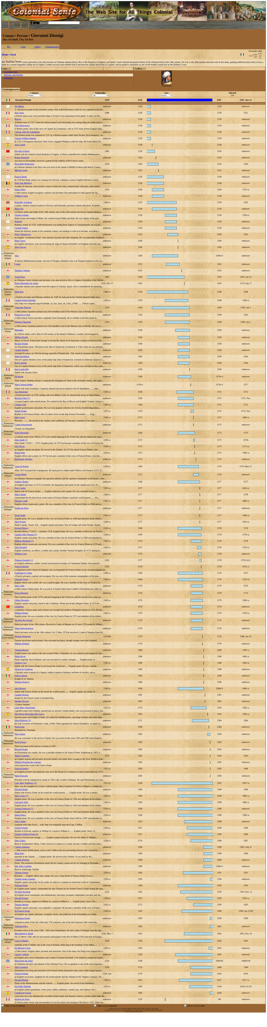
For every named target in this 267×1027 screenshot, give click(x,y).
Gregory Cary (21, 663)
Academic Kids (10, 72)
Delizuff (18, 221)
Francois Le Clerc (22, 315)
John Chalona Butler (24, 384)
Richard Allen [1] (22, 398)
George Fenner (21, 828)
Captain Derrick (22, 695)
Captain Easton (21, 228)
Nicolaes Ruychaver (23, 620)
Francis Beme (21, 177)
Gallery (37, 47)
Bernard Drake (21, 749)
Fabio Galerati (21, 675)
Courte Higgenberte (23, 424)
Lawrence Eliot (21, 802)
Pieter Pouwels (21, 776)
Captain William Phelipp (25, 138)
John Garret (20, 417)
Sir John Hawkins (22, 892)
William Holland (22, 643)
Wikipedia (8, 78)
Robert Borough (22, 157)
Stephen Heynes (22, 701)
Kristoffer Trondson (23, 202)
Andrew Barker (21, 482)
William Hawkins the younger (28, 762)
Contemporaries (52, 47)
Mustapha (19, 330)
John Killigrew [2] (23, 720)
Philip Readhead (22, 356)
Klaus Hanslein (21, 593)
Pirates (5, 54)
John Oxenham (21, 967)
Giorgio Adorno (22, 215)
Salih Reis (19, 292)
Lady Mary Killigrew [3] (25, 783)
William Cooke (21, 196)
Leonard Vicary (21, 579)
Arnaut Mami (20, 474)
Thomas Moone (22, 904)
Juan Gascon (20, 247)
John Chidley (20, 821)
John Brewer (20, 688)
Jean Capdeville (22, 369)
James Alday (20, 189)
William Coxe (21, 554)
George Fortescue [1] (24, 808)
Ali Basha (19, 376)
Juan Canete (20, 145)
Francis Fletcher (22, 566)
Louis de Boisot (22, 466)
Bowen (18, 119)
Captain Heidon (22, 350)
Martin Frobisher (22, 756)
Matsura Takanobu (23, 322)
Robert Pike (20, 453)
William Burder (21, 337)
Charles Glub (20, 404)
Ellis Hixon (20, 446)
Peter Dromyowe (22, 125)
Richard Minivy (22, 528)
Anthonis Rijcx (21, 926)
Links (23, 47)
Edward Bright (21, 789)
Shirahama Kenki (22, 918)
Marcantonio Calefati (24, 933)
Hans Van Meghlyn (23, 183)
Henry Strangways (23, 234)
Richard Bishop (21, 980)
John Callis (19, 586)
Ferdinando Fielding (23, 459)
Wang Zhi (19, 209)
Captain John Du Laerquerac (27, 132)
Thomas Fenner (21, 872)
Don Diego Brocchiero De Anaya (29, 714)
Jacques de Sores (22, 999)
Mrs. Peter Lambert (23, 866)
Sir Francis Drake (22, 911)
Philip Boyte (20, 656)
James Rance (20, 815)
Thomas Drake (21, 885)
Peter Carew (20, 241)
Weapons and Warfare (13, 75)
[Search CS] (81, 23)
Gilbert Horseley (22, 600)
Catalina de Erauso (23, 993)
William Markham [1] (24, 541)
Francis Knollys (22, 768)
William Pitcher (21, 613)
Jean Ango (19, 113)
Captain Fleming (22, 860)
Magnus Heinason (23, 636)
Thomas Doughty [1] (24, 560)
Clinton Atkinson (22, 847)
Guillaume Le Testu (23, 573)
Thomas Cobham (22, 270)
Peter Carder (20, 488)
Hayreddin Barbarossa (24, 164)
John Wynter (20, 522)
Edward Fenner (21, 898)
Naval (13, 54)
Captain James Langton (25, 879)
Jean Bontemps (21, 392)
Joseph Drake (21, 411)
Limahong (19, 606)
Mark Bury (19, 853)
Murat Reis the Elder (24, 961)
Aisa (17, 255)
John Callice (20, 840)
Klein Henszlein (22, 433)
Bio (8, 47)
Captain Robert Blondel (25, 300)
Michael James (21, 170)
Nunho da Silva (21, 508)
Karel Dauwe (20, 742)
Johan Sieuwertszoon (24, 628)
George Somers (21, 973)
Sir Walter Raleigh (23, 986)
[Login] (25, 25)
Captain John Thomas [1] (26, 534)
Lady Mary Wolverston (25, 707)
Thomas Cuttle (21, 501)
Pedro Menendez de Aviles (26, 283)
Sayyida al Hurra (22, 151)
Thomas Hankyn (22, 682)
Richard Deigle (21, 344)
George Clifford (22, 954)
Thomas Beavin (22, 650)
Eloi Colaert (20, 734)
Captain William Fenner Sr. (26, 834)
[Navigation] (5, 25)
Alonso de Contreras (24, 669)
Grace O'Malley (22, 941)
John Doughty (21, 547)
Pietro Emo (19, 727)
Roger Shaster (21, 363)
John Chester (20, 494)
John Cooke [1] (21, 796)
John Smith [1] (21, 440)
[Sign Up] (17, 25)
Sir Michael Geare (23, 948)
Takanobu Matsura (23, 307)
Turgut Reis (20, 277)
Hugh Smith (20, 515)
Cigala (17, 264)
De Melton (19, 106)
